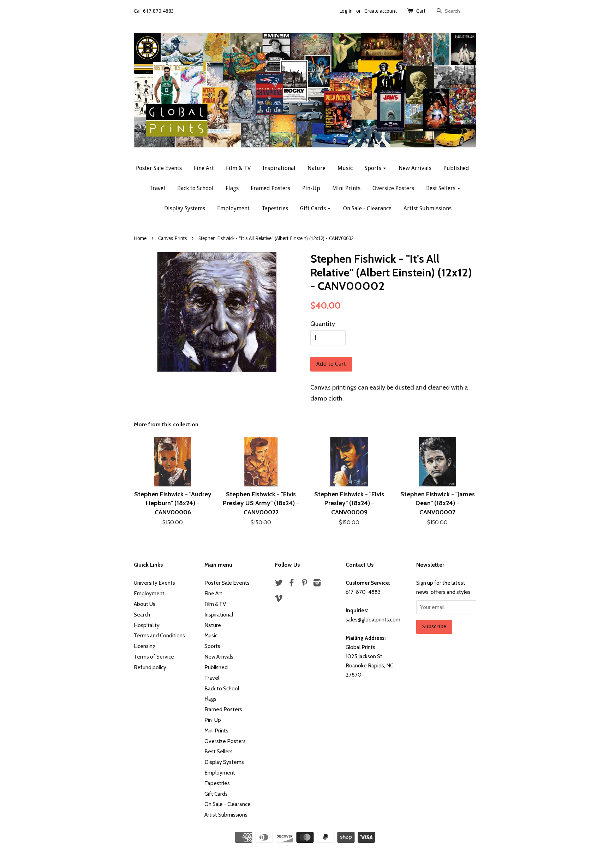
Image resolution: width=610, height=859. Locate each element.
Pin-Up (311, 188)
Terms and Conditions (159, 635)
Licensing (144, 646)
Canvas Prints (172, 238)
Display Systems (184, 208)
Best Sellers (441, 188)
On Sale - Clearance (367, 208)
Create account (380, 11)
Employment (233, 208)
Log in (346, 11)
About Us (144, 604)
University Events (154, 582)
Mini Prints (346, 188)
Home (140, 238)
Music (345, 168)
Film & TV (238, 168)
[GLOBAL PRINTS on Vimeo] (279, 599)
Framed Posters (270, 188)
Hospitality (147, 625)
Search (142, 614)
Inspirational (279, 168)
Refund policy (150, 667)
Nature (316, 168)
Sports (374, 168)
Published (456, 168)
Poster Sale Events (159, 168)
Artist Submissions (427, 208)
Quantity (322, 324)
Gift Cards (313, 208)
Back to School (195, 188)
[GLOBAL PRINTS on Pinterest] (304, 583)
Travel (157, 188)
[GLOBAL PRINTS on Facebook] (291, 583)
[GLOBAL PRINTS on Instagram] (317, 583)
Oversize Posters (393, 188)
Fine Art (204, 168)
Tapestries (275, 208)
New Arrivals (415, 168)
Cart (420, 11)
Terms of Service (154, 656)
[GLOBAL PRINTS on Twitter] (279, 583)
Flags (232, 188)
